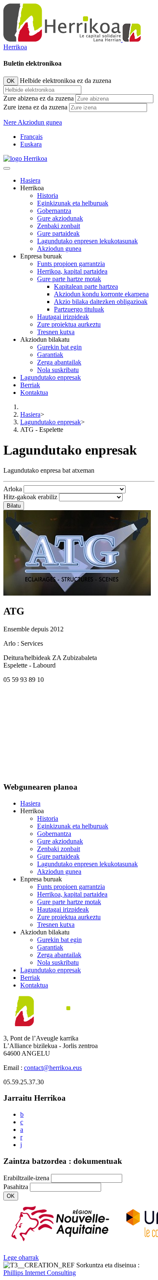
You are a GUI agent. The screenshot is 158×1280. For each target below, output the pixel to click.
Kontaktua (34, 392)
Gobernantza (54, 210)
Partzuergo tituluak (79, 309)
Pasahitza (15, 1186)
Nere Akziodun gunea (32, 122)
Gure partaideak (58, 233)
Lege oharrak (21, 1257)
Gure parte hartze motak (69, 278)
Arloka (12, 488)
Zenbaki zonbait (58, 225)
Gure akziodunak (60, 218)
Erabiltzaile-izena (26, 1178)
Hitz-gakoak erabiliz (30, 496)
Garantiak (50, 354)
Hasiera (30, 180)
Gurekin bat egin (59, 347)
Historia (47, 195)
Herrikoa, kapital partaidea (72, 271)
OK (11, 81)
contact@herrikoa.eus (53, 1067)
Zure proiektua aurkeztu (69, 324)
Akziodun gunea (59, 248)
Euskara (31, 144)
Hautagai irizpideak (63, 316)
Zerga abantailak (59, 362)
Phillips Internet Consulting (39, 1272)
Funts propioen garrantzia (71, 263)
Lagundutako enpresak (50, 377)
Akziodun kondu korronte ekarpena (101, 294)
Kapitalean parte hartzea (86, 286)
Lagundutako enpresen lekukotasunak (87, 241)
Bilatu (14, 506)
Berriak (30, 385)
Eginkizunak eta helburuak (72, 203)
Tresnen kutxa (56, 331)
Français (31, 136)
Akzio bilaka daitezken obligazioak (100, 301)
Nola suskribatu (58, 369)
